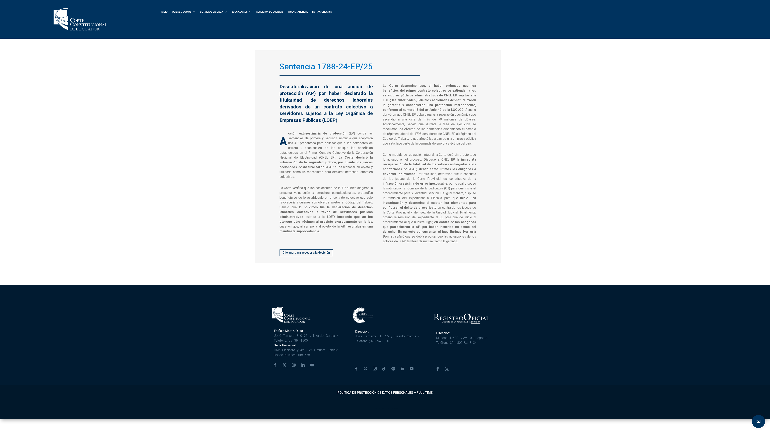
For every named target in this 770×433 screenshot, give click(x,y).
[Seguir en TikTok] (384, 368)
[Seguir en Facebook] (275, 365)
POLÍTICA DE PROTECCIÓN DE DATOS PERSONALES (375, 393)
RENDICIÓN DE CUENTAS (270, 12)
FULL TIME (425, 393)
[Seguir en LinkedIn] (303, 365)
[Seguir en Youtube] (312, 365)
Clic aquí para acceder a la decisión (306, 252)
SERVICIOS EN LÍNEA (211, 12)
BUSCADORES (240, 12)
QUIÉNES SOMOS (181, 12)
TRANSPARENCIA (298, 12)
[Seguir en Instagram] (294, 365)
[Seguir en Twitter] (284, 365)
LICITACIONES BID (322, 12)
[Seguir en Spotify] (393, 368)
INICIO (164, 12)
